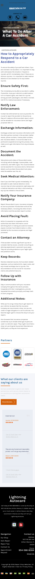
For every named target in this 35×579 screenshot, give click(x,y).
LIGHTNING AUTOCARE (11, 28)
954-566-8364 (14, 506)
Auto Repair (5, 541)
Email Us (30, 554)
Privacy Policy (28, 567)
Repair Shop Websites (23, 564)
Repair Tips (5, 544)
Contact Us (5, 547)
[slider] (9, 422)
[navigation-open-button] (2, 5)
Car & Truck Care (12, 434)
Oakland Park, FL (11, 477)
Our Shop (4, 538)
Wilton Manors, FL (12, 437)
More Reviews (7, 402)
